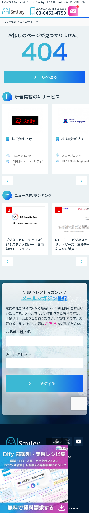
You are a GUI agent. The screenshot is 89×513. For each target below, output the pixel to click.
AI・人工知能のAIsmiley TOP (17, 22)
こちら (51, 323)
